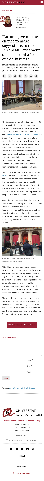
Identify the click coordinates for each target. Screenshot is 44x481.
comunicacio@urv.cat (16, 440)
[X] (10, 76)
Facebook (17, 449)
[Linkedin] (4, 76)
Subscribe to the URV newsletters (23, 325)
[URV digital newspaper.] (10, 2)
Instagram (33, 449)
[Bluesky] (15, 76)
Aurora (5, 175)
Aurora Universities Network (18, 388)
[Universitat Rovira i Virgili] (22, 412)
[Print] (36, 76)
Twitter (11, 449)
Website (29, 372)
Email (28, 366)
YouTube (22, 449)
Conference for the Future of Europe (22, 135)
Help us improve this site (23, 473)
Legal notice (22, 463)
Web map (22, 455)
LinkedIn (27, 449)
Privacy (22, 459)
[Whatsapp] (26, 76)
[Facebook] (20, 76)
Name (29, 360)
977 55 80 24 (31, 440)
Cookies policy (22, 467)
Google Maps (21, 435)
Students (32, 388)
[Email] (31, 76)
